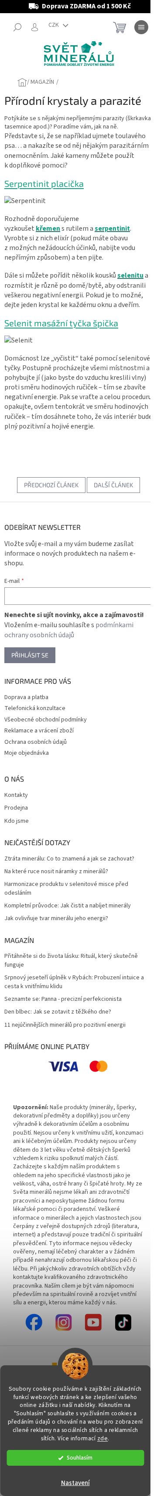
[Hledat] (17, 27)
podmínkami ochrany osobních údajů (68, 630)
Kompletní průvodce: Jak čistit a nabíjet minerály (67, 906)
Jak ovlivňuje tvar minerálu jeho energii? (56, 918)
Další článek (113, 485)
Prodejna (16, 808)
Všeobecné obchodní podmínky (45, 719)
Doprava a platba (26, 697)
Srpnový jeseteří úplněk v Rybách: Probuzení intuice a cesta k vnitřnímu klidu (74, 982)
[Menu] (141, 27)
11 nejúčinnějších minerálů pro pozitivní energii (65, 1025)
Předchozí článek (51, 485)
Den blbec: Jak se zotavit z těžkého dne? (57, 1012)
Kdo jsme (16, 821)
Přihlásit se (29, 655)
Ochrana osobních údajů (35, 742)
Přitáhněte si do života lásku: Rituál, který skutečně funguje (71, 960)
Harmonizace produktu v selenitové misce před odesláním (66, 888)
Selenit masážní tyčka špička (61, 323)
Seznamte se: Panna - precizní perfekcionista (63, 999)
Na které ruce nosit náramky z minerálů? (56, 872)
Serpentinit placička (44, 183)
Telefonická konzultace (34, 708)
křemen (48, 228)
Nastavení (75, 1483)
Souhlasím (79, 1457)
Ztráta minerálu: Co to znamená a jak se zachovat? (69, 859)
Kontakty (16, 795)
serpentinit (112, 228)
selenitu (130, 275)
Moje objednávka (26, 753)
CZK (54, 25)
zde (102, 1438)
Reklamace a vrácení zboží (39, 730)
